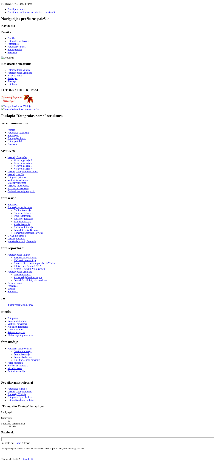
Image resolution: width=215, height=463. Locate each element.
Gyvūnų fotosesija (17, 235)
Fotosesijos (13, 43)
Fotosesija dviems (22, 357)
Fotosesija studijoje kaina (20, 348)
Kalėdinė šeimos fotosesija (27, 360)
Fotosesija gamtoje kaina (20, 207)
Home (18, 443)
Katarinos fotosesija (23, 218)
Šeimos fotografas (16, 332)
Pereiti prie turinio (16, 9)
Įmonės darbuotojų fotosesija (22, 241)
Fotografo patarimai (17, 177)
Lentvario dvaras (22, 274)
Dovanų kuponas (16, 238)
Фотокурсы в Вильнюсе (20, 305)
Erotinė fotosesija (16, 371)
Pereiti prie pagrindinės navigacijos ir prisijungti (31, 12)
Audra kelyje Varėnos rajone (28, 277)
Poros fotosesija (15, 362)
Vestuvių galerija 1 (23, 160)
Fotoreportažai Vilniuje (19, 70)
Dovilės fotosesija (22, 216)
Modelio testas (15, 368)
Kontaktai (12, 52)
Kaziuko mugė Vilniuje (25, 257)
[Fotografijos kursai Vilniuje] (16, 106)
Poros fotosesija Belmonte (27, 230)
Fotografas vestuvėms (18, 41)
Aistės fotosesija (22, 224)
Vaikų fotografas (16, 329)
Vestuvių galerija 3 (23, 166)
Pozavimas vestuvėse (18, 188)
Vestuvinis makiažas (18, 180)
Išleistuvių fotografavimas (20, 335)
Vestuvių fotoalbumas (18, 185)
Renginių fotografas (17, 321)
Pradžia (11, 38)
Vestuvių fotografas (17, 157)
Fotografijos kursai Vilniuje (21, 400)
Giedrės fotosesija (22, 351)
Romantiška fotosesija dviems (28, 233)
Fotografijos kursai (17, 46)
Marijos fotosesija (22, 221)
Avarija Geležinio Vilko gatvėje (29, 269)
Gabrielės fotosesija (23, 213)
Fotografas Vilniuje (17, 388)
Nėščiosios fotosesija (18, 365)
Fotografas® (26, 459)
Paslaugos (12, 78)
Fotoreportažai (15, 49)
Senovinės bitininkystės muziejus (30, 280)
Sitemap (12, 81)
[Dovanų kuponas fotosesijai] (17, 103)
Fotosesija (12, 204)
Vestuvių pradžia (16, 174)
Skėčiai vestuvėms (17, 182)
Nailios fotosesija (22, 210)
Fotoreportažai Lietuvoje (20, 72)
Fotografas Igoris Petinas (20, 397)
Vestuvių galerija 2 (23, 163)
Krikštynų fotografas (18, 326)
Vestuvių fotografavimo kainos (23, 171)
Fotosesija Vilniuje (17, 394)
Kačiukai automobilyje (25, 260)
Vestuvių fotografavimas (20, 391)
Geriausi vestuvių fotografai (21, 191)
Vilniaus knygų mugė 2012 (27, 266)
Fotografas (13, 318)
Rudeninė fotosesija (23, 227)
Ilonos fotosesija (22, 354)
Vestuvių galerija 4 (23, 168)
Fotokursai (13, 84)
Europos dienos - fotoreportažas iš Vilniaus (35, 263)
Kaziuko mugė (15, 75)
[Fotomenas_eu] (20, 109)
